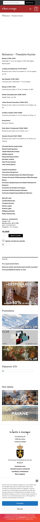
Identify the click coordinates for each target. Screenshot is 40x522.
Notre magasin (20, 474)
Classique (15, 227)
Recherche (29, 2)
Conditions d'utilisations (20, 471)
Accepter (20, 503)
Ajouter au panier (16, 235)
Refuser (20, 509)
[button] (37, 481)
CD (10, 227)
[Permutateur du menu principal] (30, 9)
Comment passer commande (20, 469)
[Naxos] (6, 247)
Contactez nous (20, 466)
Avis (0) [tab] (4, 259)
